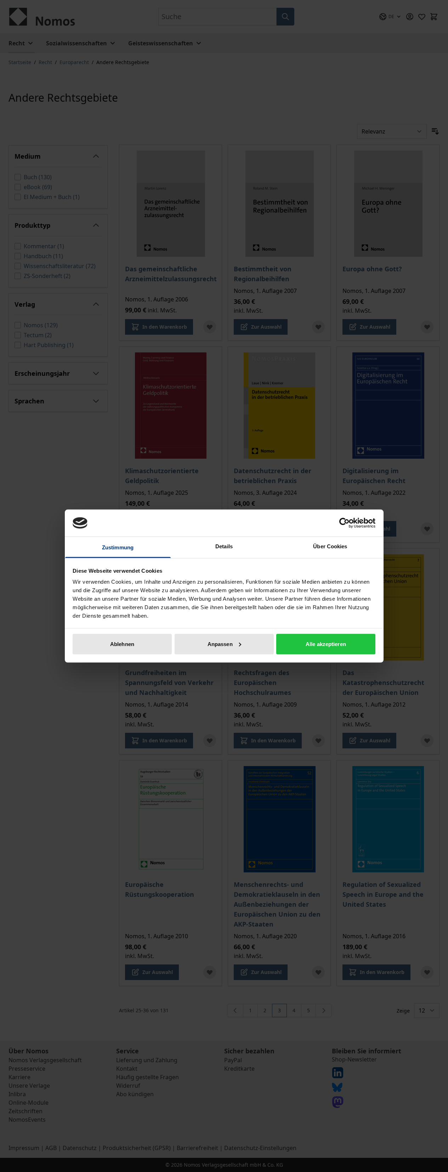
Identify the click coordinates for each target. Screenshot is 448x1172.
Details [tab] (224, 546)
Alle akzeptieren (326, 644)
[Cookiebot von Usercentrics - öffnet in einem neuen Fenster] (344, 522)
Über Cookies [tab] (330, 546)
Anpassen (220, 644)
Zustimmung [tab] (118, 547)
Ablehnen (122, 644)
